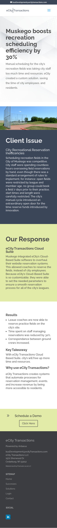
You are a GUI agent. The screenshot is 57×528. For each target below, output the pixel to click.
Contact (10, 498)
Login (8, 493)
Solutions (10, 488)
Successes (11, 484)
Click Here (28, 423)
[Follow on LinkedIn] (8, 517)
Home (9, 479)
